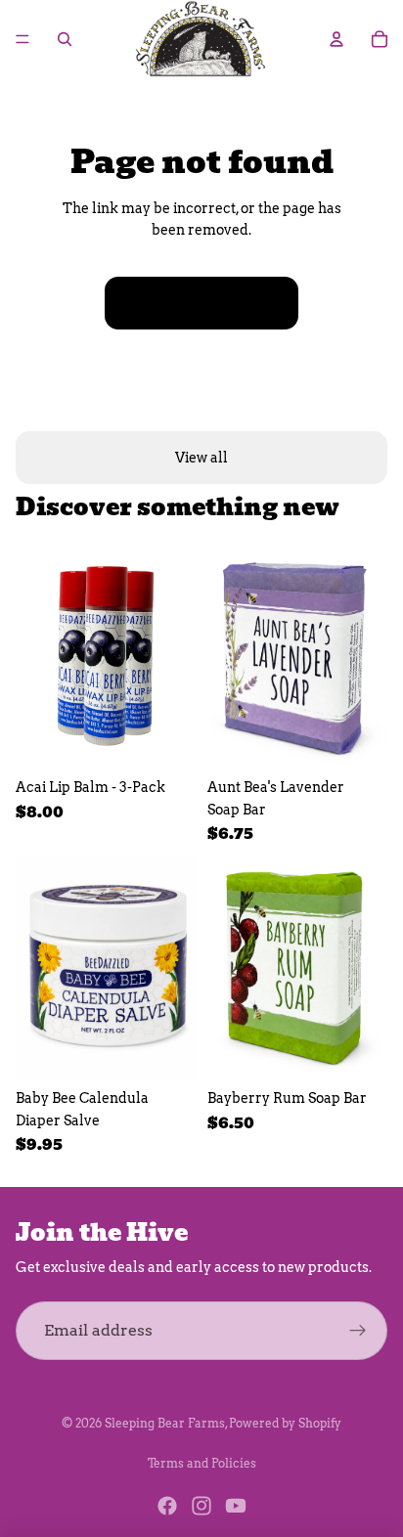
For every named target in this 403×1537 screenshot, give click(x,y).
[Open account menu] (336, 39)
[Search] (64, 39)
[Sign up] (358, 1330)
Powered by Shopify (285, 1423)
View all (201, 457)
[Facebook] (167, 1505)
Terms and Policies (202, 1463)
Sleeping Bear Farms (165, 1423)
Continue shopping (201, 303)
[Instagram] (201, 1505)
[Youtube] (235, 1505)
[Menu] (22, 39)
